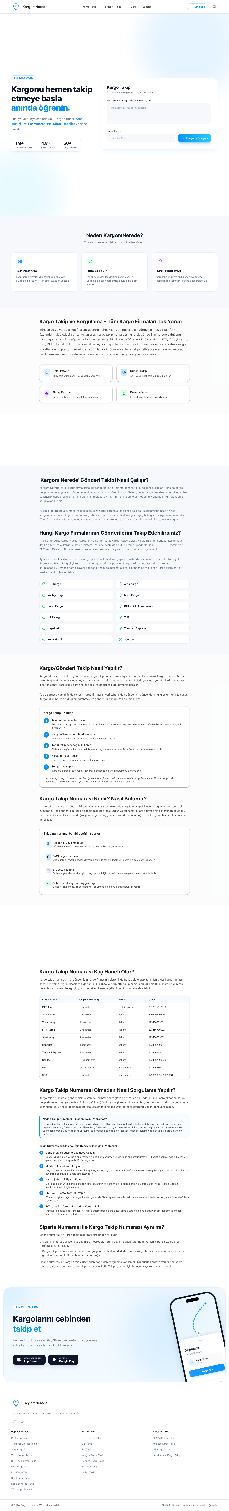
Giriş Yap (199, 6)
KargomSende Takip (93, 1455)
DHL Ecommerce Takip (23, 1460)
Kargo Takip (89, 6)
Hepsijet (69, 124)
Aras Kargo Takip (20, 1449)
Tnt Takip (87, 1449)
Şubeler (146, 6)
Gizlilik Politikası (170, 1505)
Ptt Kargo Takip (19, 1438)
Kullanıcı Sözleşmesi (194, 1505)
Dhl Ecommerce (34, 124)
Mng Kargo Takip (20, 1466)
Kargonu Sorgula (197, 138)
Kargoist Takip (90, 1466)
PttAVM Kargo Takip (164, 1438)
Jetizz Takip (88, 1472)
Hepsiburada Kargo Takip (167, 1455)
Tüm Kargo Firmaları (22, 1489)
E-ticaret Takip (113, 6)
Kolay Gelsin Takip (92, 1438)
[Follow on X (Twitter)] (14, 1421)
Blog (133, 6)
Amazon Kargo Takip (164, 1443)
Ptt (49, 124)
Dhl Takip (87, 1443)
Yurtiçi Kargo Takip (21, 1455)
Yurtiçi (16, 124)
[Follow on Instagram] (22, 1421)
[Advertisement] (114, 47)
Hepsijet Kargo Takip (22, 1483)
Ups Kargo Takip (20, 1472)
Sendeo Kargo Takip (93, 1460)
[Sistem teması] (214, 6)
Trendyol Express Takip (24, 1443)
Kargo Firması (114, 131)
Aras (79, 119)
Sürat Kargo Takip (21, 1478)
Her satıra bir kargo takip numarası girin (129, 100)
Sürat (57, 124)
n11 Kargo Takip (161, 1449)
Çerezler (213, 1505)
